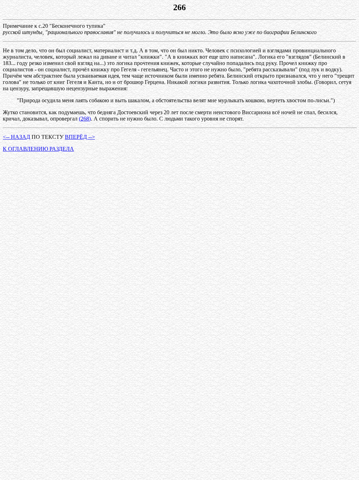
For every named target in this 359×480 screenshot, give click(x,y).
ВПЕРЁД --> (80, 137)
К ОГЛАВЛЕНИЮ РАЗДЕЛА (38, 149)
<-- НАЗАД (16, 137)
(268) (85, 119)
